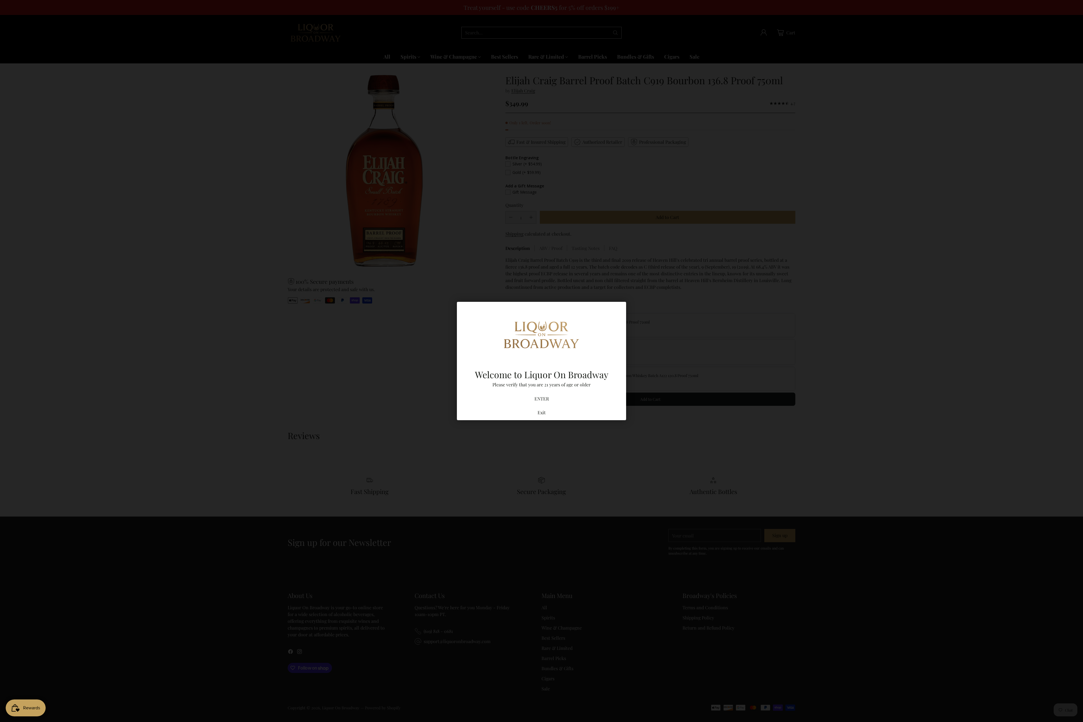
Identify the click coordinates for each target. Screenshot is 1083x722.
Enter (541, 399)
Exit (542, 412)
